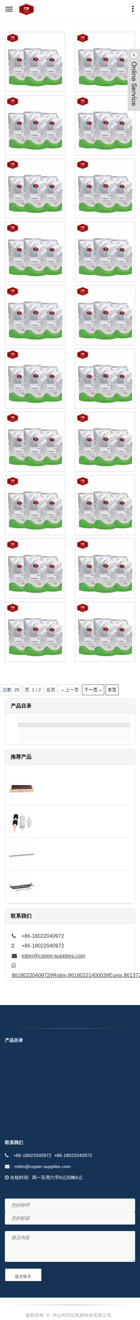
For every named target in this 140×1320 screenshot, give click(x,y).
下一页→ (93, 689)
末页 (112, 689)
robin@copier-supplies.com (53, 956)
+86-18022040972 (32, 1155)
